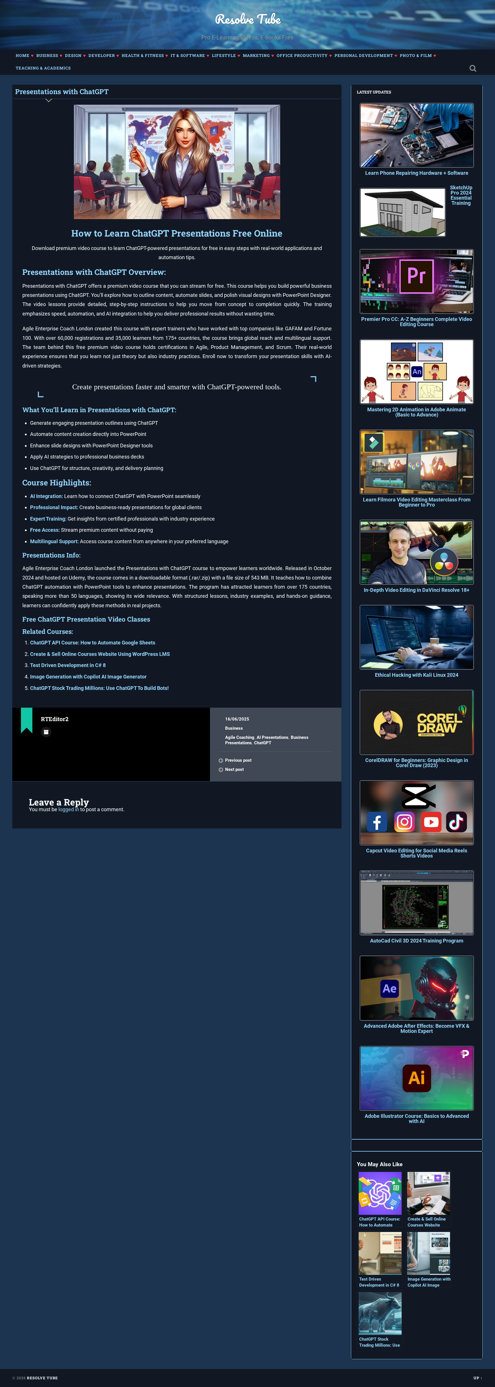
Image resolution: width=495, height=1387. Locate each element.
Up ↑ (478, 1378)
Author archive (46, 732)
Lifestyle (224, 55)
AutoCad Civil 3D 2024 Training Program (416, 941)
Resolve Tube (247, 19)
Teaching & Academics (43, 68)
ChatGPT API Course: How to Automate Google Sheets (92, 643)
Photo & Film (416, 55)
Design (73, 55)
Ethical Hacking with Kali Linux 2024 (416, 675)
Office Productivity (302, 55)
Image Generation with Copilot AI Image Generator (88, 677)
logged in (68, 809)
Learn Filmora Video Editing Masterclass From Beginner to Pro (417, 502)
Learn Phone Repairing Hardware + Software (416, 173)
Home (23, 55)
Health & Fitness (143, 55)
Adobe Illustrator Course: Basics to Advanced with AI (417, 1118)
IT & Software (188, 55)
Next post (234, 769)
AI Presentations (272, 737)
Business (47, 55)
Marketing (256, 55)
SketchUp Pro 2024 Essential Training (461, 195)
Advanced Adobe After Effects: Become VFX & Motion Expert (417, 1028)
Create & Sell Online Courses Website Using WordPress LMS (100, 654)
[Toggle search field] (473, 68)
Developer (102, 55)
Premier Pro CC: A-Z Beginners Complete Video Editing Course (416, 321)
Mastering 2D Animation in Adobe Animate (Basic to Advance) (416, 412)
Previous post (238, 760)
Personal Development (364, 55)
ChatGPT (262, 742)
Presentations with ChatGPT (62, 91)
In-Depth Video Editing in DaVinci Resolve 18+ (417, 590)
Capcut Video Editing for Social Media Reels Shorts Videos (416, 853)
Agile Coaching (239, 737)
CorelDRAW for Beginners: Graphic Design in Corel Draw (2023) (416, 762)
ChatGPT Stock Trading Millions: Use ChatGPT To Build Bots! (99, 688)
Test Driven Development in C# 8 (68, 665)
